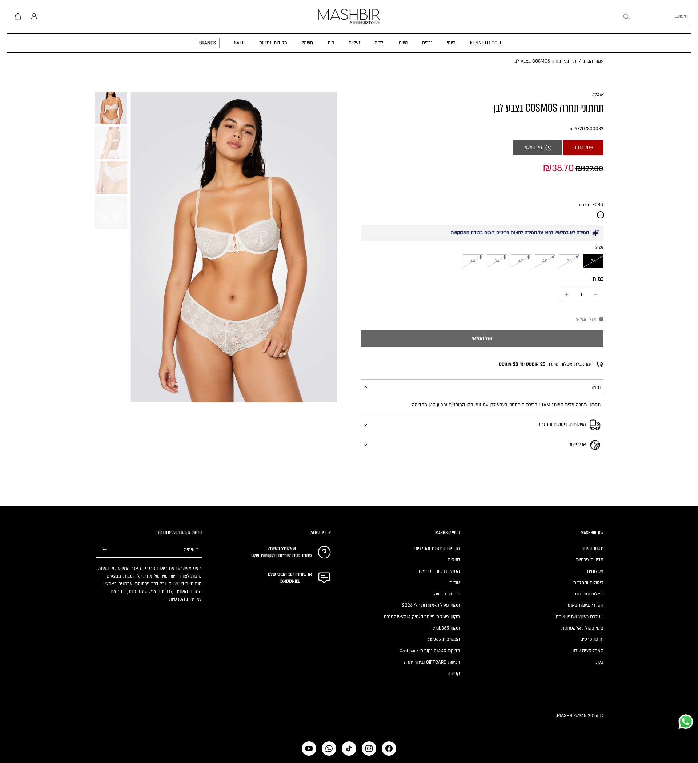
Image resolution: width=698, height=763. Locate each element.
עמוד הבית (593, 61)
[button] (482, 338)
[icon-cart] (17, 16)
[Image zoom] (233, 247)
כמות (598, 279)
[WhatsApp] (329, 748)
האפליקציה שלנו (588, 651)
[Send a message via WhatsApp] (685, 721)
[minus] (596, 294)
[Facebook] (389, 748)
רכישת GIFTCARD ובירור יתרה (432, 662)
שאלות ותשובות (589, 594)
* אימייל (191, 550)
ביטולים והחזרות (588, 583)
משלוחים (595, 571)
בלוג (599, 662)
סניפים (454, 560)
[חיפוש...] (626, 17)
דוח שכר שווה (447, 594)
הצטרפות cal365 (444, 639)
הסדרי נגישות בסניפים (439, 571)
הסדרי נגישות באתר (585, 605)
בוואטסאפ (290, 581)
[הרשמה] (104, 550)
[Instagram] (369, 748)
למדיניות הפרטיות (185, 599)
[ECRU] (600, 215)
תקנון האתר (592, 548)
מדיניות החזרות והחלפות (437, 548)
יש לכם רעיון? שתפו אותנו (579, 617)
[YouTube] (309, 748)
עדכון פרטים (591, 639)
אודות (454, 583)
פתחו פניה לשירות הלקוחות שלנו (281, 555)
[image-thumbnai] (111, 108)
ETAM (597, 95)
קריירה (454, 673)
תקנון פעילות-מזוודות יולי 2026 (431, 605)
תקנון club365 (446, 628)
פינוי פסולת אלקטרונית (582, 628)
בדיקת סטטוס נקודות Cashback (430, 651)
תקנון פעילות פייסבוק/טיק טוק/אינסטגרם (422, 617)
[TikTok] (349, 748)
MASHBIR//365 (571, 716)
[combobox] (654, 16)
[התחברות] (33, 16)
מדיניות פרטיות (589, 560)
